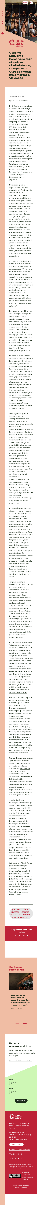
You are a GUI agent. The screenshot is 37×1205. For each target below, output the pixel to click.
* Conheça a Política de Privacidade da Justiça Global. (20, 1061)
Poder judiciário (21, 909)
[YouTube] (19, 1158)
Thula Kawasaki (23, 1187)
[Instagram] (10, 1158)
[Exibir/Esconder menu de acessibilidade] (2, 33)
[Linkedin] (21, 1158)
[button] (25, 1023)
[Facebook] (15, 1158)
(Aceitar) (19, 1168)
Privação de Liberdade (19, 912)
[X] (12, 1158)
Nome (11, 1079)
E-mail (11, 1088)
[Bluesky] (24, 1158)
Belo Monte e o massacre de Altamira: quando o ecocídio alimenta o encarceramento (20, 1000)
